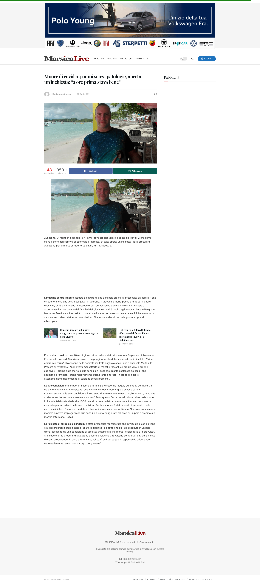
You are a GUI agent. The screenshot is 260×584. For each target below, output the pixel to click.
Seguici (208, 59)
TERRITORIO (138, 579)
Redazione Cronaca (62, 94)
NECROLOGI (126, 58)
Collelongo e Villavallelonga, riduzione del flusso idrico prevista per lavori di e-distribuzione (135, 335)
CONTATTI (152, 579)
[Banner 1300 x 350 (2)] (130, 25)
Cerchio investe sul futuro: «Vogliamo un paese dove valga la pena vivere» (79, 333)
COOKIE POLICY (208, 579)
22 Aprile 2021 (83, 94)
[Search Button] (192, 58)
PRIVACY (193, 579)
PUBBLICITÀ (142, 58)
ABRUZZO (99, 58)
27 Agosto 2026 (68, 340)
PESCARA (112, 58)
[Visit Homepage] (66, 58)
